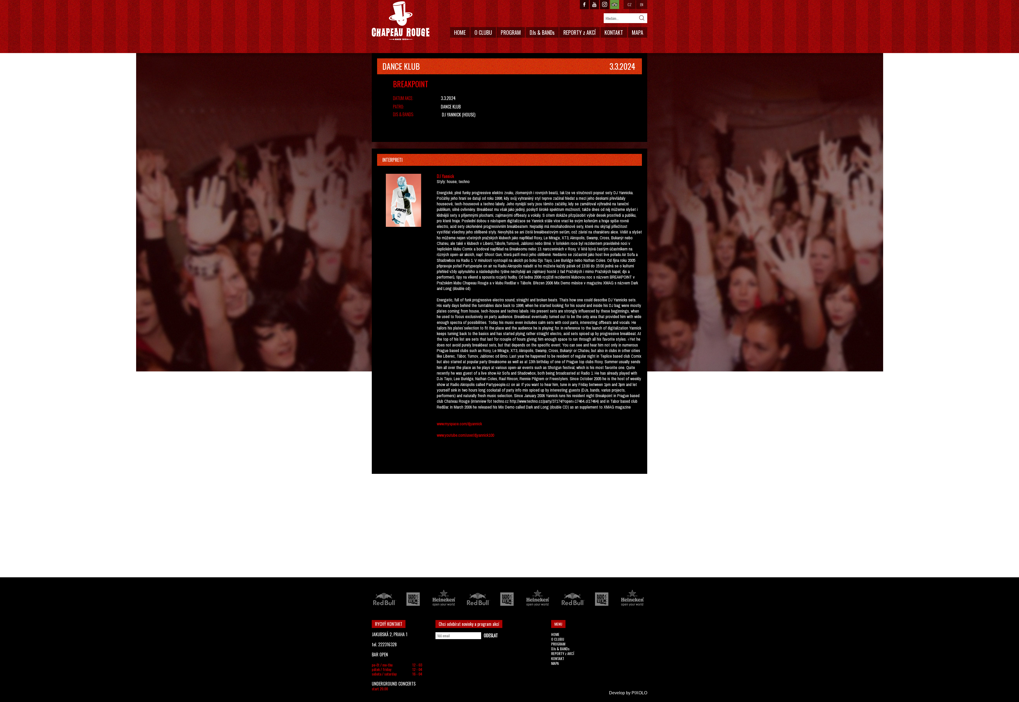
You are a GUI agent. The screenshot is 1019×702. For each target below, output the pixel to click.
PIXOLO (639, 693)
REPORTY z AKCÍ (579, 32)
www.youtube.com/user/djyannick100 (465, 435)
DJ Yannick (451, 114)
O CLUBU (483, 32)
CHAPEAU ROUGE (401, 20)
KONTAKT (614, 32)
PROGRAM (511, 32)
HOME (460, 32)
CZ (630, 4)
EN (641, 4)
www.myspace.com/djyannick (459, 424)
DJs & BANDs (542, 32)
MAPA (637, 32)
